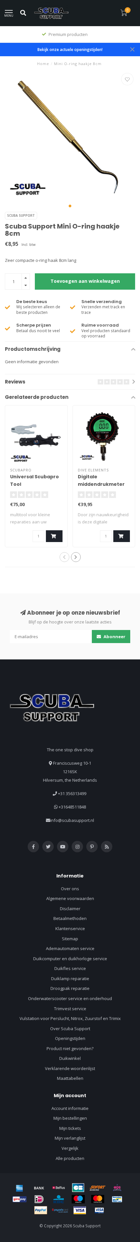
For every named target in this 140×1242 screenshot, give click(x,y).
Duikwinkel (70, 1058)
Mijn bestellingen (70, 1118)
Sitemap (70, 939)
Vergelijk (70, 1148)
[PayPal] (41, 1210)
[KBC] (58, 1199)
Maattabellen (70, 1078)
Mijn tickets (70, 1128)
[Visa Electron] (99, 1210)
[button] (70, 206)
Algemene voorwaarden (70, 898)
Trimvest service (70, 1009)
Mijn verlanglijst (70, 1138)
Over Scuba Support (70, 1028)
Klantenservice (70, 928)
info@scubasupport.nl (72, 820)
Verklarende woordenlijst (70, 1068)
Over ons (70, 889)
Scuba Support (21, 215)
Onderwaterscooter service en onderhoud (70, 998)
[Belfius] (58, 1188)
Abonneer (114, 636)
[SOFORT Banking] (98, 1188)
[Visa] (80, 1210)
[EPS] (117, 1188)
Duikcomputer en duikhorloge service (70, 958)
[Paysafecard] (60, 1210)
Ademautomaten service (70, 948)
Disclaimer (70, 908)
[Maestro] (78, 1199)
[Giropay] (19, 1199)
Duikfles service (70, 968)
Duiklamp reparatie (70, 978)
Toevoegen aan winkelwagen (85, 281)
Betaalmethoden (70, 918)
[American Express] (19, 1188)
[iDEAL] (39, 1199)
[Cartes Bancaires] (78, 1188)
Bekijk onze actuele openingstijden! (70, 49)
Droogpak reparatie (70, 988)
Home (43, 63)
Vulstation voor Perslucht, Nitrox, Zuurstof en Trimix (70, 1018)
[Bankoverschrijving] (39, 1188)
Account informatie (70, 1108)
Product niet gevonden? (70, 1048)
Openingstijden (70, 1038)
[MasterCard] (98, 1199)
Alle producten (70, 1158)
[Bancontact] (117, 1199)
